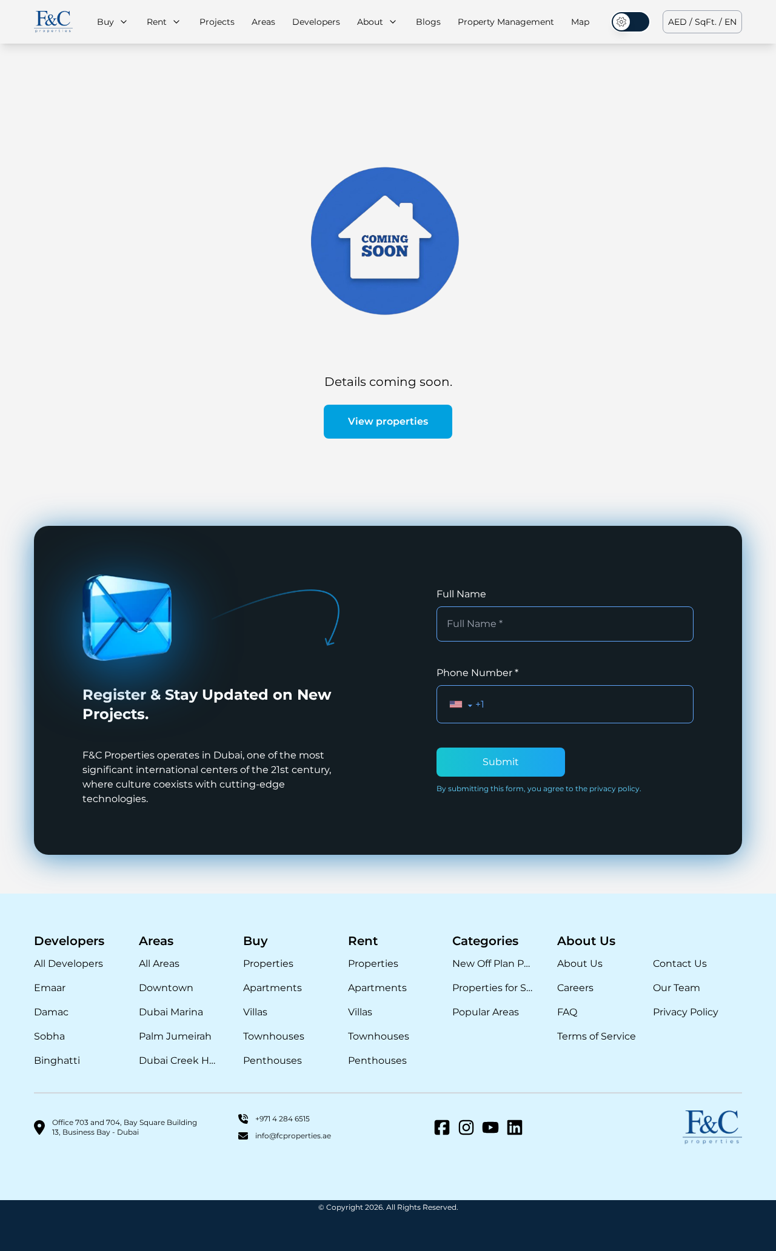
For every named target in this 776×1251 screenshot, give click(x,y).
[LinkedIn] (514, 1127)
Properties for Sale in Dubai (492, 988)
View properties (388, 421)
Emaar (49, 988)
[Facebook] (441, 1127)
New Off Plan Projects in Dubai (492, 963)
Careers (575, 988)
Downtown (166, 988)
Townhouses (273, 1036)
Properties (268, 963)
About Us (580, 963)
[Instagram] (466, 1127)
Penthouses (272, 1060)
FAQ (567, 1012)
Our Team (676, 988)
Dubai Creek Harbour (179, 1060)
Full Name (461, 594)
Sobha (49, 1036)
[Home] (53, 22)
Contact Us (680, 963)
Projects (217, 21)
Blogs (428, 21)
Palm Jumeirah (175, 1036)
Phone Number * (477, 673)
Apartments (272, 988)
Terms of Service (596, 1036)
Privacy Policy (685, 1012)
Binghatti (57, 1060)
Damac (51, 1012)
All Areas (159, 963)
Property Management (506, 21)
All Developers (68, 963)
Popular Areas (485, 1012)
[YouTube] (490, 1127)
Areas (263, 21)
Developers (316, 21)
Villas (255, 1012)
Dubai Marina (171, 1012)
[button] (461, 704)
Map (580, 21)
